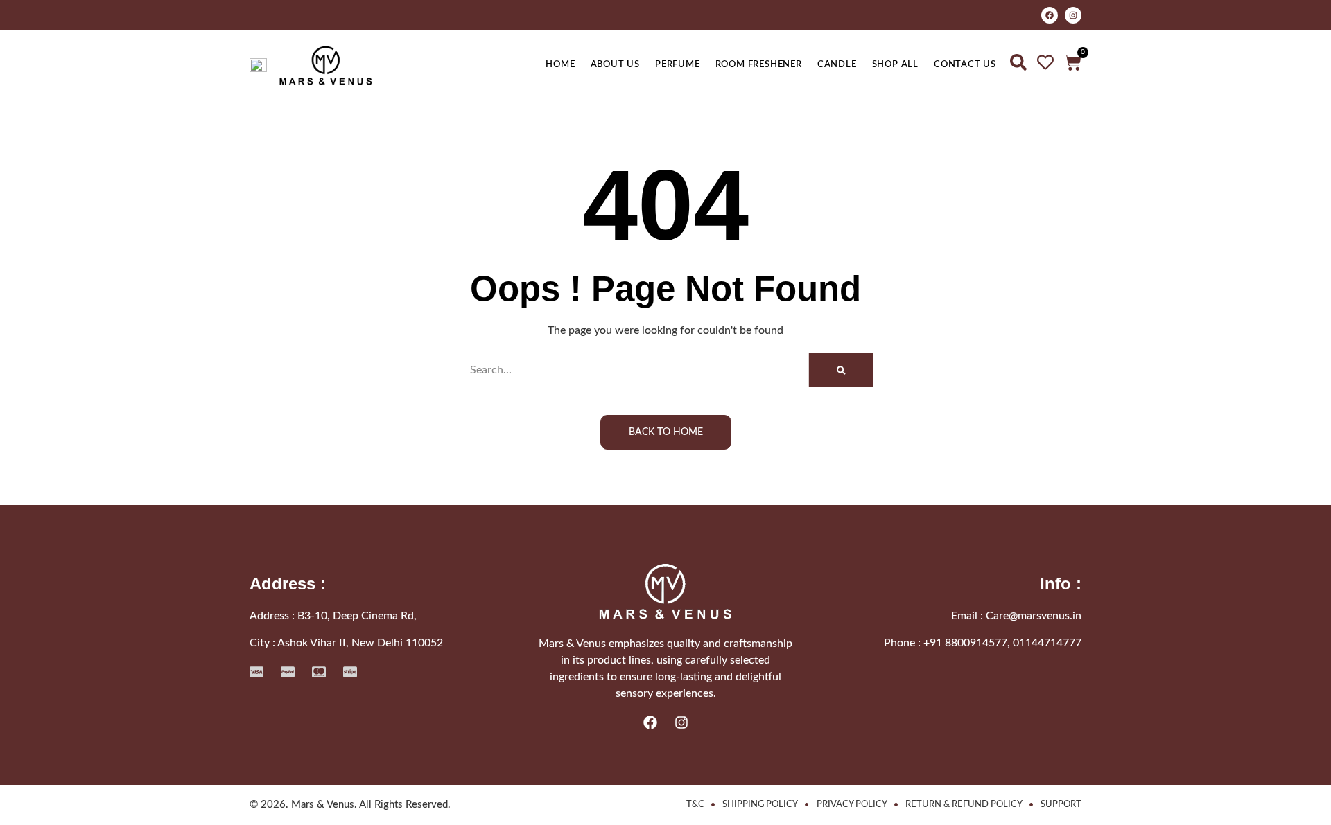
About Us (615, 64)
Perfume (677, 64)
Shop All (895, 64)
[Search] (841, 370)
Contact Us (965, 64)
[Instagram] (1073, 15)
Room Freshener (758, 64)
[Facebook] (1049, 15)
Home (560, 64)
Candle (837, 64)
